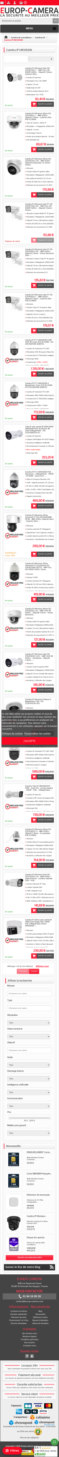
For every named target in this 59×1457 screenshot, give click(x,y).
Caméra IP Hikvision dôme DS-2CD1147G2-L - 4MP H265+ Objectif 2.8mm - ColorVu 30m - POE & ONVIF (38, 116)
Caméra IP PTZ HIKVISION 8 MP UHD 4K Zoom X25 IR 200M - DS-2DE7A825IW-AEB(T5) (39, 342)
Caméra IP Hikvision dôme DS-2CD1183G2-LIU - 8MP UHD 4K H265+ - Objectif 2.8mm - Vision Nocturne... (39, 611)
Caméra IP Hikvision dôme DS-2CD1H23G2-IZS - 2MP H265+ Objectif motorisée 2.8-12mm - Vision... (38, 162)
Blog (40, 1311)
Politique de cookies (12, 733)
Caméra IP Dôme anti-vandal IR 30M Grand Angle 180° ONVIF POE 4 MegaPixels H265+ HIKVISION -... (38, 922)
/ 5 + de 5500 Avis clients (45, 1449)
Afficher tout (42, 966)
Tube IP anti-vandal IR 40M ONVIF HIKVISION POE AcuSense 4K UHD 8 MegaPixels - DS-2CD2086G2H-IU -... (39, 429)
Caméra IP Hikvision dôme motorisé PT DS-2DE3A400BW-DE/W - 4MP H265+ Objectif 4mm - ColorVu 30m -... (39, 518)
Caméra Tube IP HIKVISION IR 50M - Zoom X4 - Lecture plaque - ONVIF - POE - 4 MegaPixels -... (39, 788)
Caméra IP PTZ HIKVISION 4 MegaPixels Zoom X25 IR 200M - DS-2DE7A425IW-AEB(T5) (39, 385)
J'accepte (29, 741)
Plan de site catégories (29, 1438)
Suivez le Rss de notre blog (22, 1267)
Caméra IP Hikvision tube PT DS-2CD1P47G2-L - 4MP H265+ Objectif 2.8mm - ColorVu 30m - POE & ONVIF (39, 297)
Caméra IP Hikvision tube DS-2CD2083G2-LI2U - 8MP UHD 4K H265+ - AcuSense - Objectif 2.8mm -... (39, 657)
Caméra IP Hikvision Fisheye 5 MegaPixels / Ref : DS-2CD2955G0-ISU (38, 701)
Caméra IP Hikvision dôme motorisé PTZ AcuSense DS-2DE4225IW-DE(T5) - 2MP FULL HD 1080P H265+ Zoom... (38, 566)
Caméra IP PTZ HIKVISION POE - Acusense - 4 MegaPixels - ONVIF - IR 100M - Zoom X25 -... (39, 474)
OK (55, 21)
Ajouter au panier (45, 104)
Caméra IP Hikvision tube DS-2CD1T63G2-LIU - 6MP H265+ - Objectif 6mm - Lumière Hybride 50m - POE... (38, 877)
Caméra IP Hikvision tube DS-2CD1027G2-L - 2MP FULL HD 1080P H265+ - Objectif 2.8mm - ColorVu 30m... (39, 71)
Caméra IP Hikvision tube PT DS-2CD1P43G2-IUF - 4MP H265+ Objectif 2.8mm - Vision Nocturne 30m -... (39, 252)
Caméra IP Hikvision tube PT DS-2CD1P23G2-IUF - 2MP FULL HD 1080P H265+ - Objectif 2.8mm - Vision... (39, 207)
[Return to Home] (7, 38)
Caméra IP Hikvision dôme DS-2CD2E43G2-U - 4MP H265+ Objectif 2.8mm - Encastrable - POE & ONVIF (38, 832)
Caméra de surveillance (21, 38)
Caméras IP (40, 38)
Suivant (34, 971)
